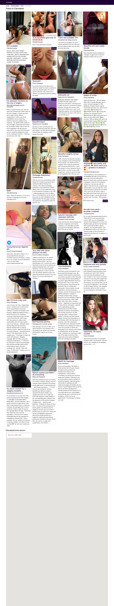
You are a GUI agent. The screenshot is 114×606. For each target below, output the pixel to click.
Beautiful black (38, 122)
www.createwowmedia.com (15, 263)
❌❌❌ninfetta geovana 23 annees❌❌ (44, 39)
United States (15, 6)
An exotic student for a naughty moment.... (16, 390)
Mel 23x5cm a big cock (16, 300)
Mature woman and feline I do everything (43, 374)
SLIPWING (9, 2)
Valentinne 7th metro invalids (92, 333)
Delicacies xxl (63, 95)
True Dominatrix (64, 266)
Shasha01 (36, 81)
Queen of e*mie (90, 95)
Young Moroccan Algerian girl (17, 248)
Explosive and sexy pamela (95, 264)
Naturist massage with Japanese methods (67, 216)
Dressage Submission (41, 175)
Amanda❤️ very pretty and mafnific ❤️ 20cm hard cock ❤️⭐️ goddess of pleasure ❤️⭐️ (95, 166)
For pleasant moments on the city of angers (17, 102)
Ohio (22, 6)
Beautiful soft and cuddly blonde (94, 47)
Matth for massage (66, 361)
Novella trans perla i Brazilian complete (92, 210)
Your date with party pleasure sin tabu (41, 251)
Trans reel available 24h (68, 38)
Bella (9, 191)
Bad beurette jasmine (41, 322)
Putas (7, 6)
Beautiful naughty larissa (68, 154)
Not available (12, 46)
